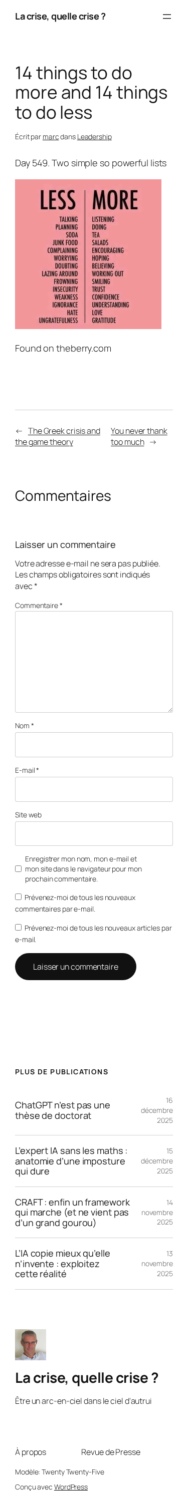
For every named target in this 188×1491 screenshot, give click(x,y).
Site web (28, 814)
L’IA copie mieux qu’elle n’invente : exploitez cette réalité (62, 1263)
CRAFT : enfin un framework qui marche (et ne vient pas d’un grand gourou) (72, 1212)
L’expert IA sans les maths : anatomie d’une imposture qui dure (71, 1160)
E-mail (27, 770)
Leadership (94, 136)
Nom (24, 725)
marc (51, 136)
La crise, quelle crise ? (60, 16)
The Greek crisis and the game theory (57, 436)
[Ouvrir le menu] (167, 17)
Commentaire (39, 605)
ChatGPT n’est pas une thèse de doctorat (62, 1110)
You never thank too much (139, 436)
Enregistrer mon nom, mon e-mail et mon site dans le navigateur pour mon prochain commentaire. (83, 868)
